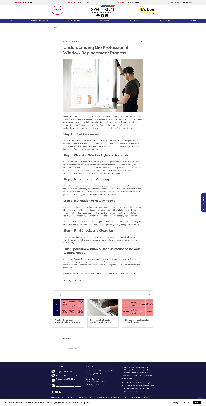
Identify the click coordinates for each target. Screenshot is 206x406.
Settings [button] (176, 402)
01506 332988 (186, 2)
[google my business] (106, 15)
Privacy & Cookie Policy (137, 383)
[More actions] (141, 41)
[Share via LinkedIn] (75, 281)
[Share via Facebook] (64, 281)
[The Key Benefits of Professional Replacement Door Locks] (68, 307)
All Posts (56, 27)
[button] (40, 21)
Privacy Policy (84, 402)
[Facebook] (102, 15)
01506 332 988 (72, 375)
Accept (196, 402)
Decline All (185, 402)
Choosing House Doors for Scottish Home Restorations (137, 321)
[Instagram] (98, 15)
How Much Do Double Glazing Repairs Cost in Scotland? (100, 321)
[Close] (203, 402)
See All (151, 295)
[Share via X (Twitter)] (70, 281)
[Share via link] (80, 281)
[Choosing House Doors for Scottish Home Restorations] (137, 307)
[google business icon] (56, 392)
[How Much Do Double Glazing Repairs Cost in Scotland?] (103, 307)
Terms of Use (125, 383)
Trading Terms (149, 383)
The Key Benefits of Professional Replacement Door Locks (67, 321)
